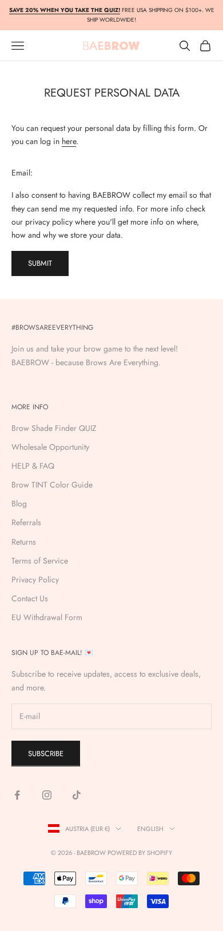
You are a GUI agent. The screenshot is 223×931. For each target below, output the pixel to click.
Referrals (26, 522)
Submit (40, 263)
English (150, 828)
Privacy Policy (35, 579)
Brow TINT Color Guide (52, 484)
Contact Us (29, 598)
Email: (22, 172)
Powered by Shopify (139, 852)
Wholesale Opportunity (50, 447)
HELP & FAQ (32, 466)
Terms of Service (39, 560)
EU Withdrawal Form (46, 617)
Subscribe (45, 753)
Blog (19, 503)
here (69, 141)
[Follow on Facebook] (17, 795)
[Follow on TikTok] (76, 795)
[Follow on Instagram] (47, 795)
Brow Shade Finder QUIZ (54, 428)
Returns (23, 542)
